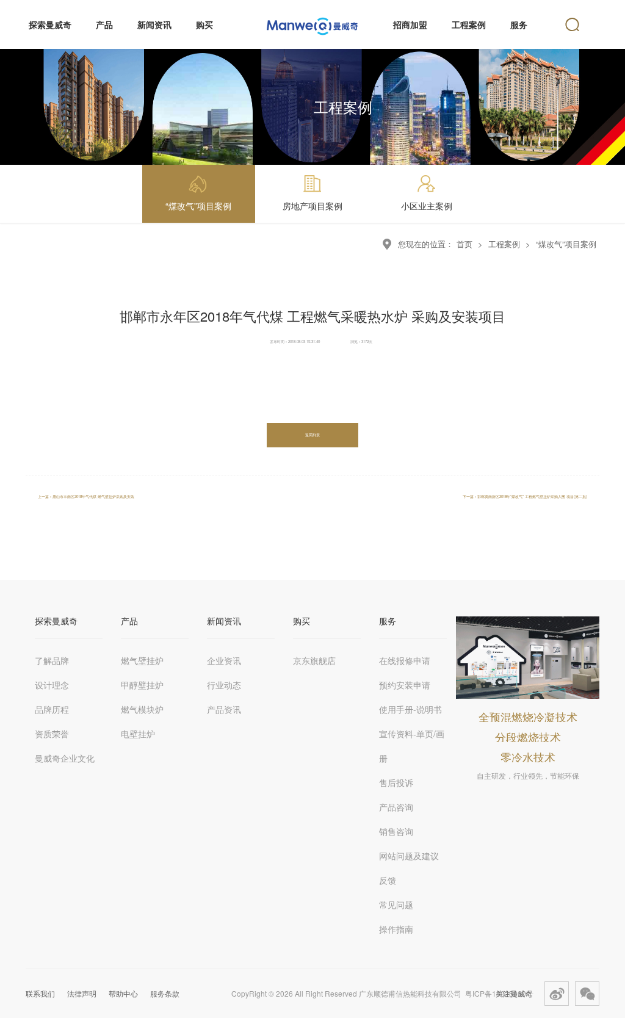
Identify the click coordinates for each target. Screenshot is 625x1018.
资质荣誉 (52, 733)
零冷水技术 (527, 757)
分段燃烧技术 (528, 737)
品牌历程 (52, 709)
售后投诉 (396, 782)
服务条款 (164, 993)
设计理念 (52, 685)
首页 (464, 244)
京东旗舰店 (314, 660)
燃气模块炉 (142, 709)
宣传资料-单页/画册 (411, 745)
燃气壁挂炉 (142, 660)
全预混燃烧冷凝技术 (528, 716)
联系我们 (40, 993)
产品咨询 (396, 807)
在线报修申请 (404, 660)
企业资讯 (224, 660)
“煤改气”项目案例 (198, 206)
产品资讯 (224, 709)
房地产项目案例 (312, 206)
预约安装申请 (404, 685)
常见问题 (396, 904)
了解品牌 (52, 660)
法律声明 (81, 993)
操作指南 (396, 929)
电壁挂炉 (138, 733)
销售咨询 (396, 831)
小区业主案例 (426, 206)
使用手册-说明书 (410, 709)
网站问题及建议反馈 (409, 868)
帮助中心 (123, 993)
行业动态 (224, 685)
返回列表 (312, 435)
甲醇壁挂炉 (142, 685)
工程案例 (504, 244)
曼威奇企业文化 (65, 758)
